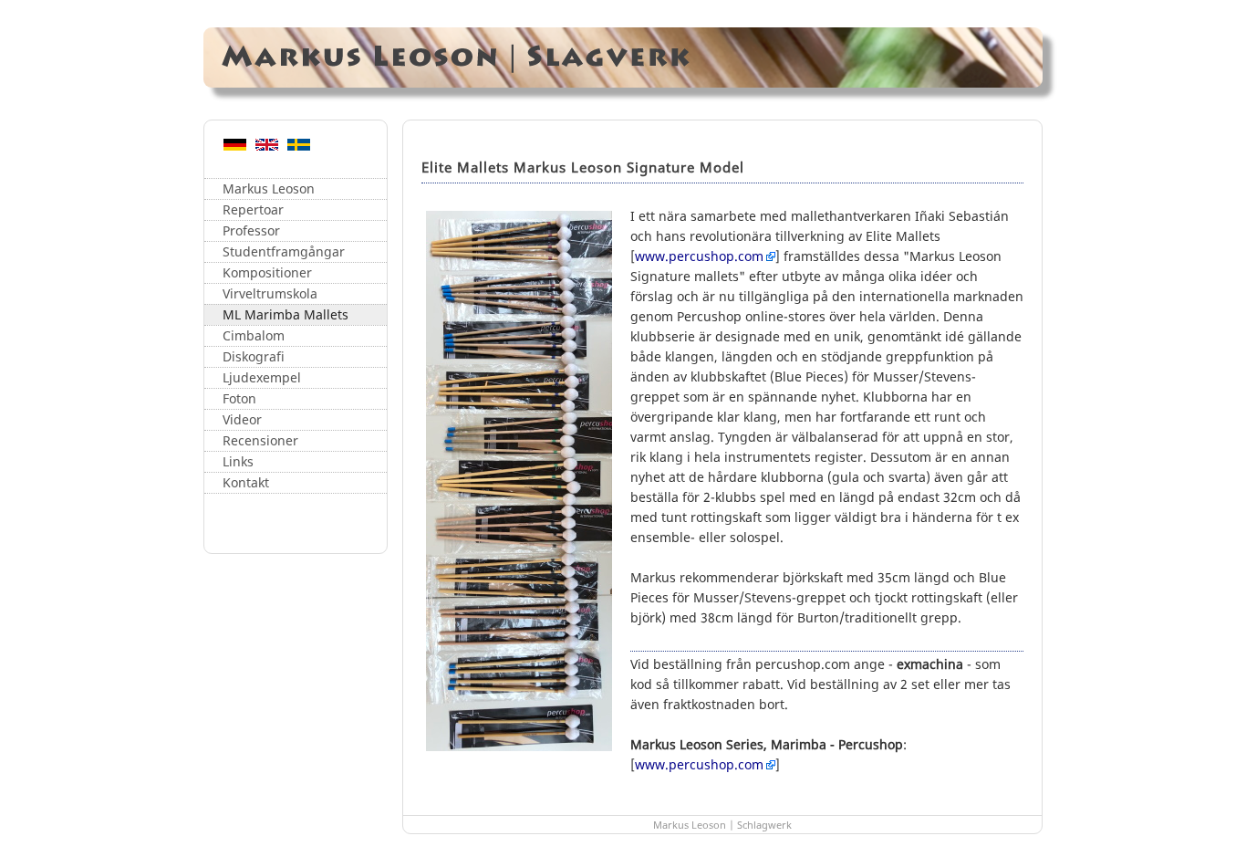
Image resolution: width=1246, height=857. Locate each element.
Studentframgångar (284, 251)
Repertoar (253, 209)
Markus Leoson (269, 188)
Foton (239, 398)
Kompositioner (267, 272)
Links (238, 461)
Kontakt (246, 482)
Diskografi (254, 356)
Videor (242, 419)
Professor (251, 230)
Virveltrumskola (270, 293)
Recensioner (260, 440)
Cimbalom (254, 335)
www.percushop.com (699, 256)
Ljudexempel (262, 377)
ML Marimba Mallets (285, 314)
